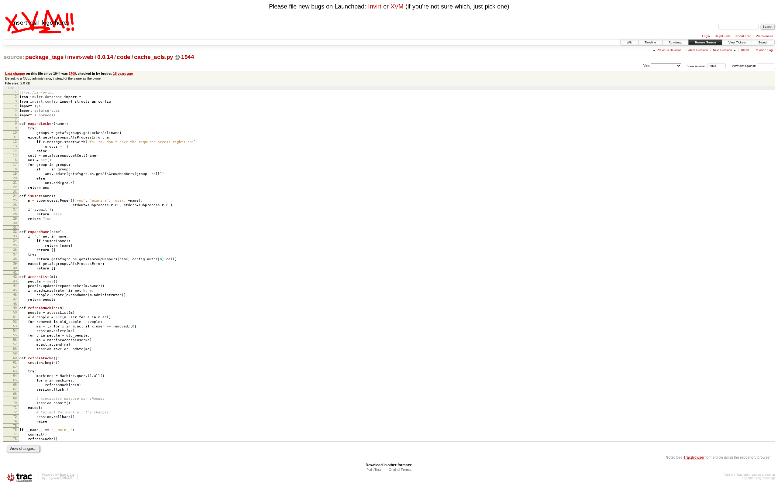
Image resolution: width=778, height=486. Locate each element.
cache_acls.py (153, 57)
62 (15, 367)
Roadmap (675, 42)
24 (15, 195)
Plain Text (374, 469)
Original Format (400, 469)
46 (15, 294)
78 (15, 438)
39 (15, 263)
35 (15, 245)
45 (15, 290)
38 (15, 259)
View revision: (697, 65)
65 (15, 380)
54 (15, 330)
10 (15, 132)
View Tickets (737, 42)
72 (15, 412)
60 (15, 358)
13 (15, 146)
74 (15, 421)
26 (15, 205)
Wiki (629, 42)
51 (15, 317)
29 (15, 218)
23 (15, 191)
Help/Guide (723, 36)
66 (15, 384)
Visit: (646, 65)
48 (15, 304)
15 (15, 155)
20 (15, 178)
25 (15, 200)
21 (15, 182)
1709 (72, 73)
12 (15, 141)
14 (15, 150)
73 (15, 416)
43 (15, 281)
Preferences (764, 36)
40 (15, 268)
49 (15, 308)
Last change (15, 73)
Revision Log (764, 50)
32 (15, 231)
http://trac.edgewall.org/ (758, 478)
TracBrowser (693, 457)
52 (15, 321)
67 (15, 389)
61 (15, 362)
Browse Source (705, 42)
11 (15, 137)
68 (15, 393)
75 (15, 425)
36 (15, 250)
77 (15, 434)
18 (15, 169)
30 (15, 223)
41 (15, 272)
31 (15, 227)
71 (15, 407)
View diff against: (744, 65)
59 (15, 353)
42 (15, 276)
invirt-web (80, 57)
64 (15, 375)
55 (15, 335)
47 (15, 299)
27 (15, 209)
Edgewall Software (59, 478)
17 (15, 164)
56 (15, 339)
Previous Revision (669, 50)
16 (15, 160)
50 (15, 312)
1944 (187, 57)
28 (15, 214)
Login (706, 36)
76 (15, 429)
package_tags (44, 57)
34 (15, 240)
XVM (397, 6)
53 (15, 326)
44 (15, 285)
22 (15, 187)
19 (15, 173)
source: (14, 57)
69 (15, 398)
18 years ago (123, 73)
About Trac (743, 36)
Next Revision (722, 50)
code (123, 57)
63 (15, 371)
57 (15, 344)
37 (15, 254)
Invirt (374, 6)
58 (15, 349)
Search (763, 42)
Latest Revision (697, 50)
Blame (745, 50)
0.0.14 (105, 57)
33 (15, 236)
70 (15, 403)
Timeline (650, 42)
